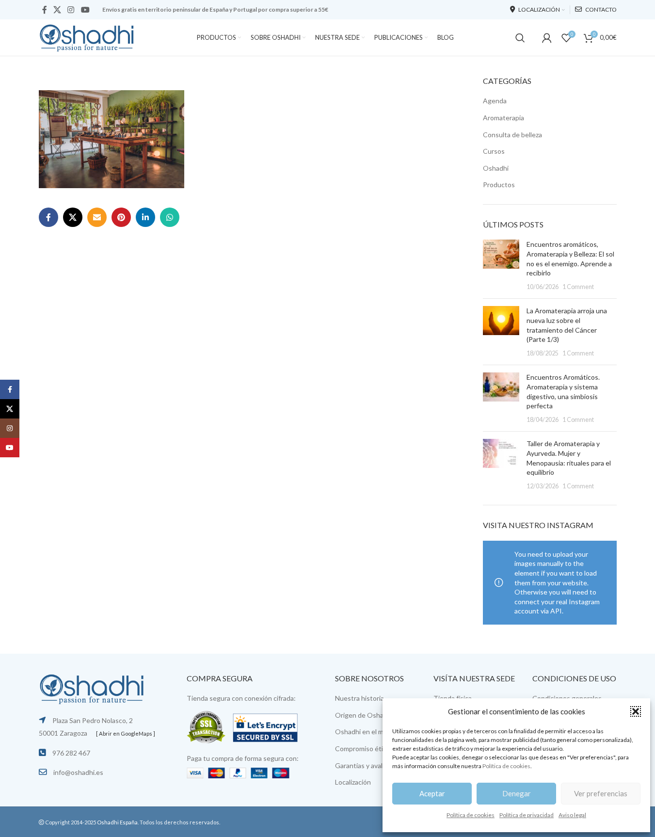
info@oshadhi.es (78, 772)
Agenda (495, 101)
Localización (353, 782)
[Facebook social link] (44, 9)
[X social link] (57, 9)
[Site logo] (87, 36)
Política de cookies (506, 766)
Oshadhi (496, 168)
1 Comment (578, 286)
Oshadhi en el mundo (367, 731)
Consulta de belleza (512, 134)
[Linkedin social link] (145, 217)
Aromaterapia (503, 117)
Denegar (516, 793)
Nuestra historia (359, 698)
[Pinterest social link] (121, 217)
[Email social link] (97, 217)
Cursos (494, 151)
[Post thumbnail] (501, 265)
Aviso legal (572, 815)
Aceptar (432, 793)
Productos (499, 184)
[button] (635, 711)
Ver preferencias (600, 793)
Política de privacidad (526, 815)
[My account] (547, 38)
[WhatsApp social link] (169, 217)
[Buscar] (520, 38)
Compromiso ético (362, 748)
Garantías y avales (362, 765)
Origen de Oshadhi (364, 715)
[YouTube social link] (85, 9)
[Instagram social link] (71, 9)
